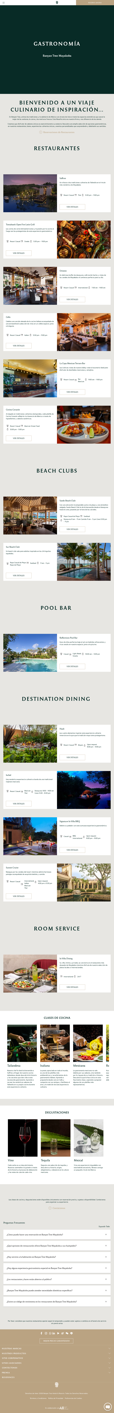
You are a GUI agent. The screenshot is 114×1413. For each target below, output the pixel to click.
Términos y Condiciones (38, 1398)
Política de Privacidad (55, 1398)
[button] (57, 1234)
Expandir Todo (104, 1226)
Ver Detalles (72, 207)
